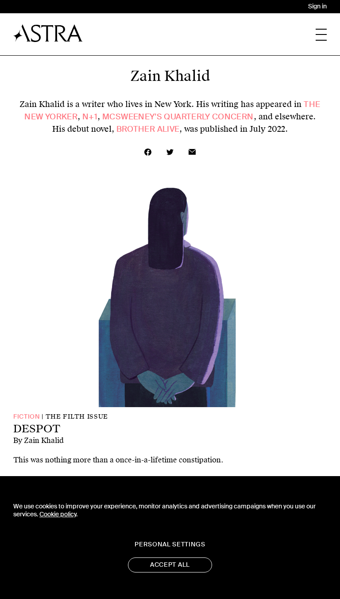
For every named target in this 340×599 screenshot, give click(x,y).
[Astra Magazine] (48, 33)
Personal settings (170, 544)
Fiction (26, 416)
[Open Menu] (321, 35)
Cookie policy (57, 514)
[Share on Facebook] (147, 152)
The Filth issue (77, 416)
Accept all (170, 564)
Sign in (317, 6)
